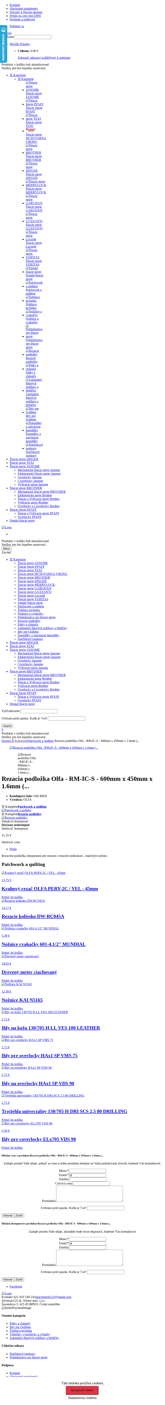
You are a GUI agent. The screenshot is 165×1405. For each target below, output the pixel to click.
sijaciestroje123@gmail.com (53, 1297)
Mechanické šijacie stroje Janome (39, 470)
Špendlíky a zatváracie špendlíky (38, 635)
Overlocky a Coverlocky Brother (39, 506)
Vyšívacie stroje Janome (33, 484)
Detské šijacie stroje (22, 520)
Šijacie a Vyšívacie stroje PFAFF (38, 513)
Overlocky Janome (30, 477)
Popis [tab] (13, 849)
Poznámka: (49, 1201)
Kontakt (15, 5)
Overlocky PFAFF (29, 517)
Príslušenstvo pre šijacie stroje (37, 617)
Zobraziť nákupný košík (33, 57)
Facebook (16, 1286)
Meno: (64, 1170)
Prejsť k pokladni (59, 57)
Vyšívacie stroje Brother (33, 502)
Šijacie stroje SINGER (24, 459)
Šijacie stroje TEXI (22, 462)
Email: (64, 1175)
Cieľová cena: (64, 1183)
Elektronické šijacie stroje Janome (39, 473)
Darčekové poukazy (30, 639)
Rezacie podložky (29, 621)
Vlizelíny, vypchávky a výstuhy (30, 1334)
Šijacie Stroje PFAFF (23, 509)
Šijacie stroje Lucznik (31, 595)
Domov (6, 741)
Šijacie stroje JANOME (25, 466)
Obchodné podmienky (24, 8)
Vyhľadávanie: (11, 711)
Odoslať (7, 1215)
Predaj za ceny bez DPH (25, 15)
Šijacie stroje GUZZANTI (34, 592)
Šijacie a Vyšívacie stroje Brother (39, 499)
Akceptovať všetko (82, 1390)
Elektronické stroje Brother (35, 495)
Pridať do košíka (12, 897)
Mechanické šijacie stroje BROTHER (42, 491)
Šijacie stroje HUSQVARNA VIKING (42, 574)
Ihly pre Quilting (28, 631)
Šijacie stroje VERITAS (33, 599)
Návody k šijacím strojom (26, 12)
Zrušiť (19, 1215)
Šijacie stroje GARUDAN (34, 588)
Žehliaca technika (29, 610)
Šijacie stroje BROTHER (26, 488)
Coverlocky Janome (30, 481)
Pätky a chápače (28, 624)
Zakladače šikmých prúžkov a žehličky (42, 628)
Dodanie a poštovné (22, 19)
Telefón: (64, 1179)
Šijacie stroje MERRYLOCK (36, 584)
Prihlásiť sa (17, 26)
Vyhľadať (8, 37)
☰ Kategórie (18, 75)
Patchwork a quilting (31, 606)
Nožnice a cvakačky (30, 613)
